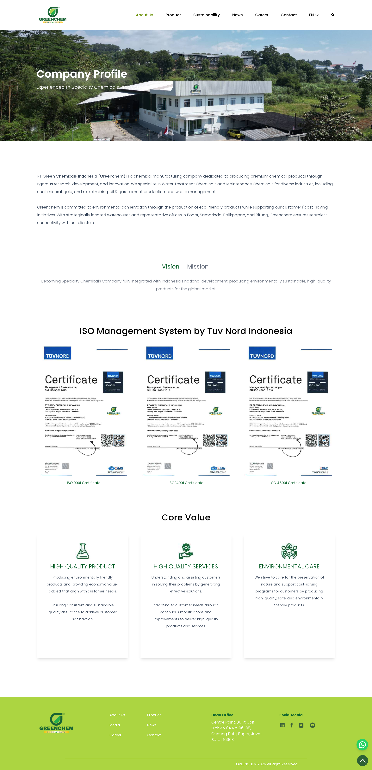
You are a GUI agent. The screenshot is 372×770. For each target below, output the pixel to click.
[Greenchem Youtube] (311, 726)
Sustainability (206, 15)
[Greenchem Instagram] (301, 726)
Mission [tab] (198, 266)
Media (114, 725)
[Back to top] (362, 760)
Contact (289, 15)
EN (311, 15)
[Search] (333, 15)
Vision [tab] (170, 266)
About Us (144, 15)
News (237, 15)
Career (261, 15)
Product (173, 15)
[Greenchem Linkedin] (282, 726)
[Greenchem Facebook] (292, 726)
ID (314, 23)
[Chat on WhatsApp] (362, 744)
